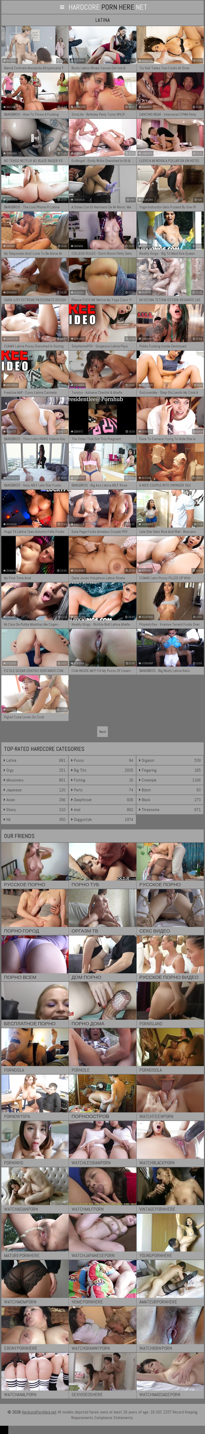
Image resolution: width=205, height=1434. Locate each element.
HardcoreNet (108, 7)
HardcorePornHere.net (39, 1412)
